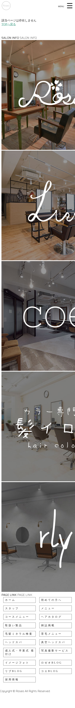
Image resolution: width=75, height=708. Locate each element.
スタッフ (12, 608)
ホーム (10, 600)
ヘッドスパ (13, 642)
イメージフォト (17, 662)
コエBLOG (50, 671)
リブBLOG (14, 671)
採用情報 (12, 679)
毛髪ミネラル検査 (19, 633)
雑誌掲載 (48, 625)
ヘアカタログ (51, 616)
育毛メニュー (51, 633)
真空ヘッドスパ (53, 642)
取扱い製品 (13, 625)
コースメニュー (17, 616)
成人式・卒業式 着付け (19, 652)
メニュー (48, 608)
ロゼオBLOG (51, 662)
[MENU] (70, 5)
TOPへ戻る (8, 24)
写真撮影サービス (55, 650)
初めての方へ (51, 600)
